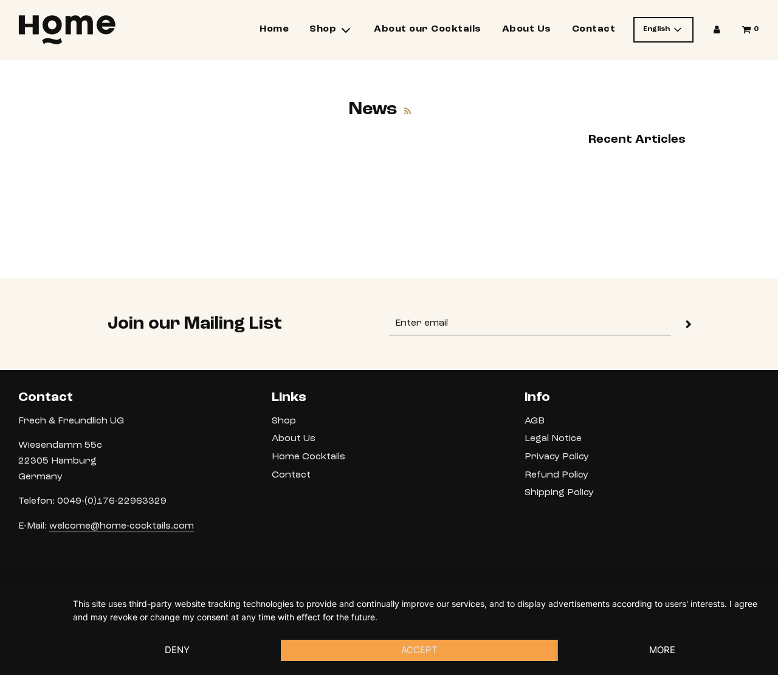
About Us (526, 29)
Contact (594, 29)
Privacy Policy (557, 457)
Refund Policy (556, 475)
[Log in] (717, 29)
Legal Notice (553, 439)
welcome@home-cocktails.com (121, 526)
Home (274, 29)
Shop (284, 421)
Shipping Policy (559, 493)
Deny (177, 650)
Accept (419, 650)
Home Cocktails (308, 457)
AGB (535, 421)
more (662, 650)
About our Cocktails (427, 29)
